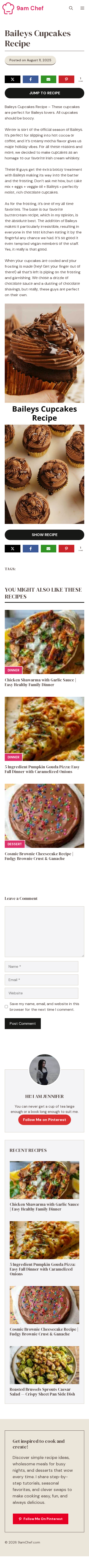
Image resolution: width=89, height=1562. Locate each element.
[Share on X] (12, 79)
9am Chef (30, 8)
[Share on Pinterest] (66, 79)
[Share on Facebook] (30, 79)
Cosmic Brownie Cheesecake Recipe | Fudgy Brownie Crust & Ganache (39, 856)
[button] (71, 8)
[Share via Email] (48, 79)
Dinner (13, 670)
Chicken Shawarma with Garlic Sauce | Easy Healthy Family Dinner (40, 682)
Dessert (15, 844)
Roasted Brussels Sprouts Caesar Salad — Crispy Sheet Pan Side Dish (42, 1391)
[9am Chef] (8, 8)
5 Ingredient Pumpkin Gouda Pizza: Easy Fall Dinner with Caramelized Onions (42, 769)
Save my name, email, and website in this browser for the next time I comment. (44, 1006)
